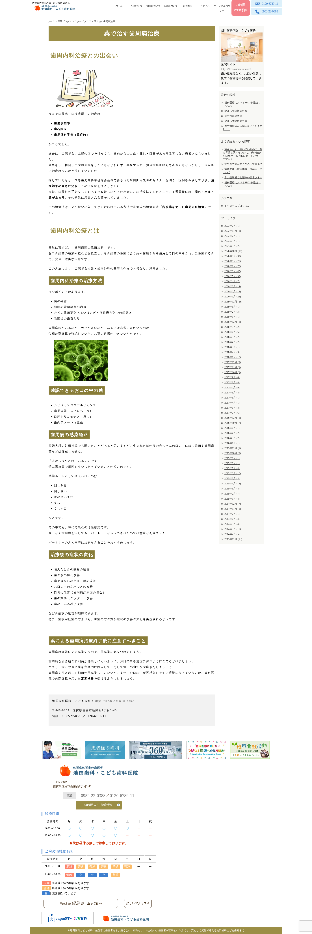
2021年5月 (232, 246)
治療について (153, 6)
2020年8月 (232, 261)
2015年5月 (232, 478)
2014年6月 (232, 519)
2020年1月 (232, 296)
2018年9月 (232, 327)
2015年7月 (232, 468)
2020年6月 (232, 271)
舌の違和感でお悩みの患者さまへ (243, 177)
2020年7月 (232, 266)
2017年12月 (232, 362)
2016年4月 (232, 433)
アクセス (205, 6)
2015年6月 (232, 473)
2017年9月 (232, 377)
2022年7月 (232, 236)
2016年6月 (232, 428)
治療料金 (187, 6)
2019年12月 (233, 301)
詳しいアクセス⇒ (138, 903)
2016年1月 (232, 443)
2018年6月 (232, 332)
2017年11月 (232, 367)
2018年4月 (232, 342)
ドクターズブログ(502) (237, 205)
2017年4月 (232, 402)
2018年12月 (232, 322)
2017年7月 (232, 387)
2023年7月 (232, 226)
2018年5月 (232, 337)
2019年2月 (232, 311)
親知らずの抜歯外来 (235, 111)
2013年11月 (233, 539)
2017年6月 (232, 392)
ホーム (119, 6)
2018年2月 (232, 352)
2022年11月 (232, 231)
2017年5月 (232, 397)
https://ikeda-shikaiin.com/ (114, 700)
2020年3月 (232, 286)
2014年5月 (232, 524)
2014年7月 (232, 514)
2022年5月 (232, 241)
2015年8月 (232, 463)
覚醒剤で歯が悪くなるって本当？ (243, 164)
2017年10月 (232, 372)
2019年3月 (232, 306)
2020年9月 (232, 256)
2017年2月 (232, 413)
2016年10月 (232, 423)
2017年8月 (232, 382)
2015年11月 (232, 448)
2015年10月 (232, 453)
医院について (171, 6)
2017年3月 (232, 407)
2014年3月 (232, 529)
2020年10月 (233, 251)
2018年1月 (232, 357)
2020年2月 (232, 291)
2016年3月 (232, 438)
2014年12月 (232, 503)
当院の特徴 (136, 6)
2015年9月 (232, 458)
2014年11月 (232, 509)
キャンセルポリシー (222, 8)
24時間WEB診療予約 (99, 804)
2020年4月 (232, 281)
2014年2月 (232, 534)
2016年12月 (232, 418)
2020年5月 (232, 276)
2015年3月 (232, 488)
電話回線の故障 (233, 116)
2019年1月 (232, 316)
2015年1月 (232, 498)
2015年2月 (232, 493)
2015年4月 (232, 483)
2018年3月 (232, 347)
